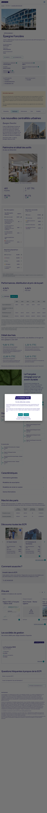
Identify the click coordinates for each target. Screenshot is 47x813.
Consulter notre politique (23, 418)
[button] (26, 414)
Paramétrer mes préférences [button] (23, 417)
